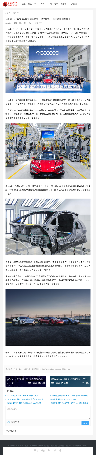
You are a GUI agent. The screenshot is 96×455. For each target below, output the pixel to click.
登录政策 (69, 446)
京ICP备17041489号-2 (80, 446)
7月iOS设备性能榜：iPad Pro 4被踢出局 (22, 395)
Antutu (8, 23)
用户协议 (61, 446)
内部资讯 (16, 12)
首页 (7, 12)
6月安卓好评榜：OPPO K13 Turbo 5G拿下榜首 (69, 403)
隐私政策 (54, 446)
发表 (85, 423)
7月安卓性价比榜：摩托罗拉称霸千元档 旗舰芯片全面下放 (26, 399)
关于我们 (47, 446)
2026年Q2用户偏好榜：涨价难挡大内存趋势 (24, 403)
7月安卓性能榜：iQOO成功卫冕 (63, 399)
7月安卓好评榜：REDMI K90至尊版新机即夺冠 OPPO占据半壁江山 (69, 395)
